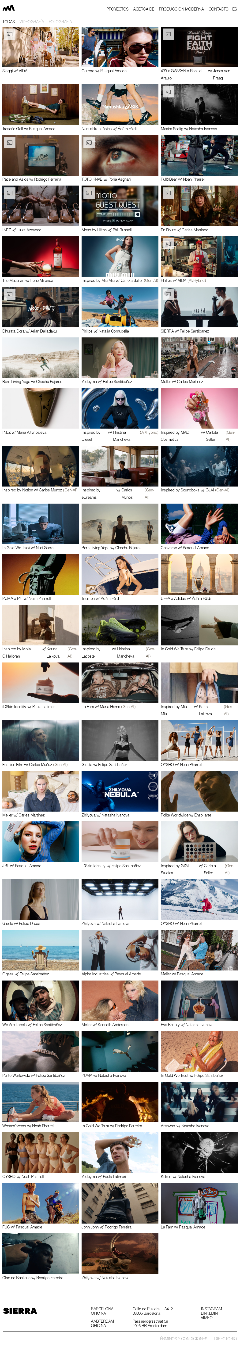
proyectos (117, 10)
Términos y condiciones (182, 1339)
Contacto (219, 10)
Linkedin (209, 1314)
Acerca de (143, 10)
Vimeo (207, 1318)
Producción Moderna (181, 10)
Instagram (211, 1309)
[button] (234, 9)
